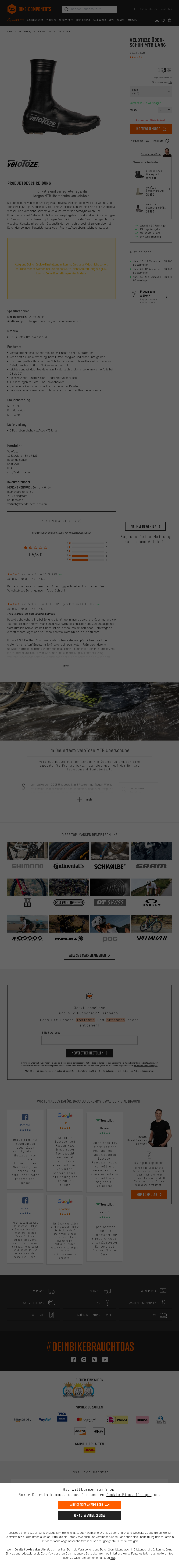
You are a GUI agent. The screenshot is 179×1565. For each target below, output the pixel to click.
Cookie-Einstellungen (129, 1494)
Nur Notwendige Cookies (89, 1515)
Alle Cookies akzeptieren (86, 1505)
